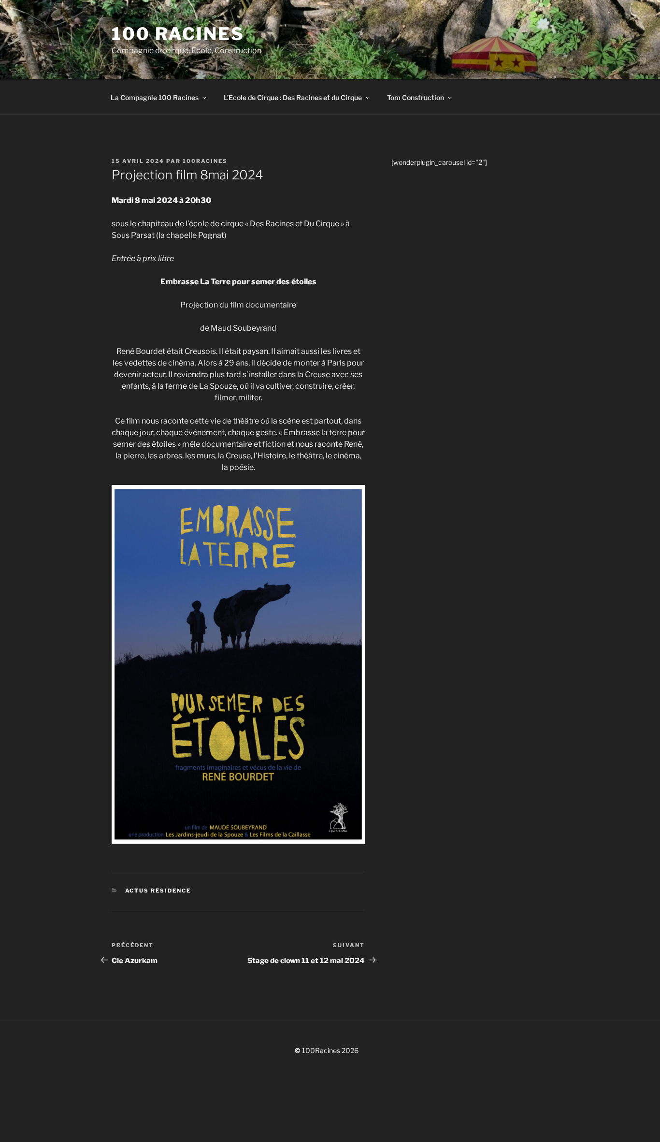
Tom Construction (415, 97)
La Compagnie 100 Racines (155, 97)
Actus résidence (158, 890)
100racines (205, 161)
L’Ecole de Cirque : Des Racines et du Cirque (293, 97)
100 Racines (178, 33)
